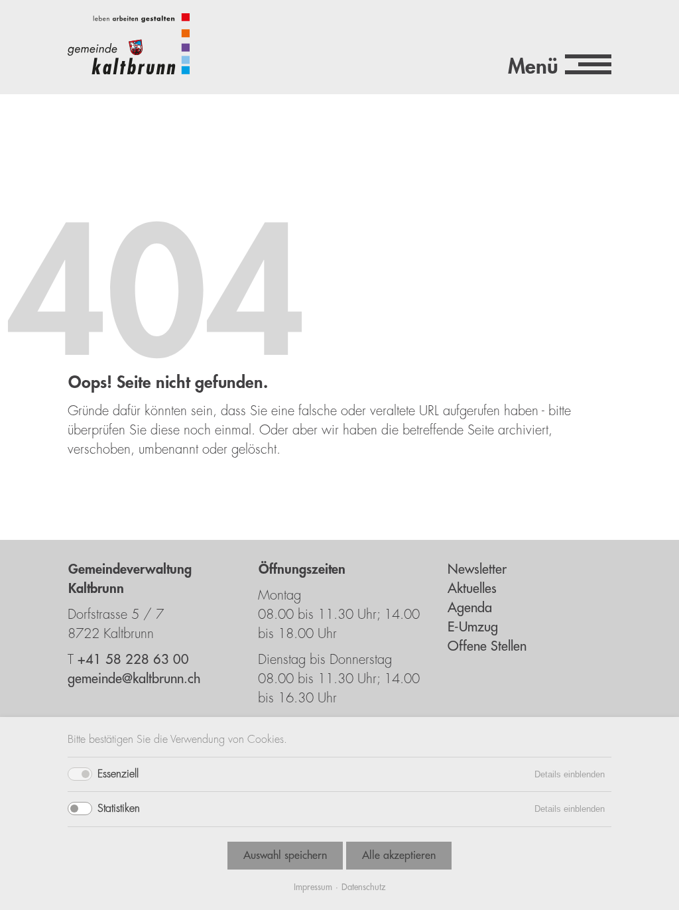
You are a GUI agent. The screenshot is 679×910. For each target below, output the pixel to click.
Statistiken (118, 808)
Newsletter (477, 569)
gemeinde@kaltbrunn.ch (134, 679)
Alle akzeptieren (399, 855)
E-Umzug (473, 627)
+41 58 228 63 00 (133, 660)
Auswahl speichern (285, 855)
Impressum (313, 887)
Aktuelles (472, 589)
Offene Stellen (487, 646)
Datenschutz (363, 887)
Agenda (470, 608)
